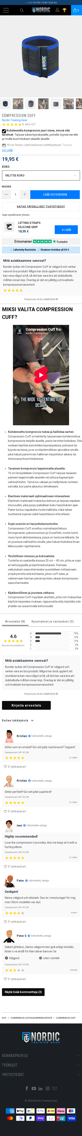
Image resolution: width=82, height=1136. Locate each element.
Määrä (6, 186)
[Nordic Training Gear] (41, 10)
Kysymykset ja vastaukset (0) (53, 621)
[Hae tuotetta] (22, 10)
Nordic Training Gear (14, 120)
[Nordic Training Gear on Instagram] (48, 1089)
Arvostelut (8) (15, 621)
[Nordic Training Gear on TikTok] (41, 1089)
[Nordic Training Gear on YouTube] (34, 1089)
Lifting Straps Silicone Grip (29, 225)
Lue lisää (7, 150)
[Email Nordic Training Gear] (55, 1089)
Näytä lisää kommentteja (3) (23, 992)
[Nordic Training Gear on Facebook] (27, 1089)
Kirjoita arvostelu (26, 705)
